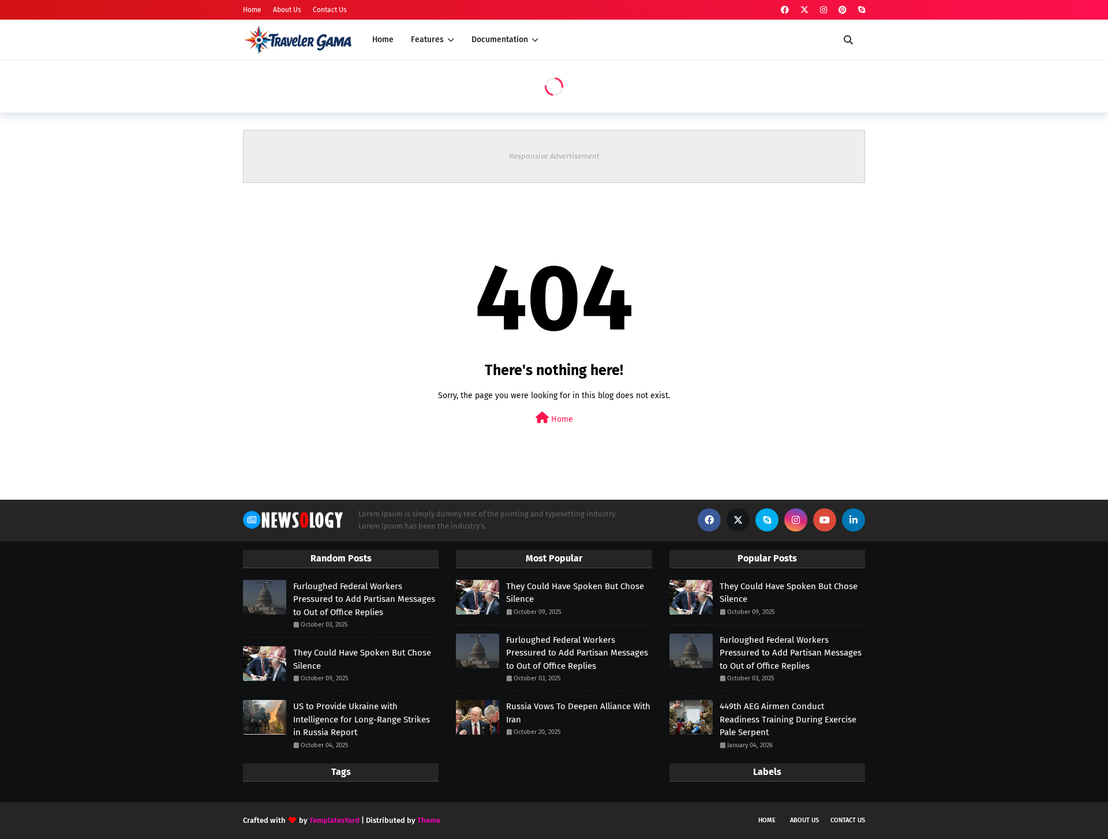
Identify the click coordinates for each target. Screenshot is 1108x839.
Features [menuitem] (427, 39)
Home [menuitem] (383, 39)
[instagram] (823, 10)
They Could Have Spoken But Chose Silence (362, 659)
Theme (428, 820)
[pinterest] (842, 10)
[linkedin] (853, 519)
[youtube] (824, 519)
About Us (287, 10)
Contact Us (330, 10)
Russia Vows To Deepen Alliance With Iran (578, 713)
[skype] (860, 10)
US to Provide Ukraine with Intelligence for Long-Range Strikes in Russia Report (361, 719)
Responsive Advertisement (554, 156)
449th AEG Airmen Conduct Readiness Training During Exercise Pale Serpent (788, 719)
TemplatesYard (334, 820)
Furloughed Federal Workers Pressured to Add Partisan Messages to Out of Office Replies (364, 599)
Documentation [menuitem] (499, 39)
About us (804, 820)
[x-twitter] (804, 10)
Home (252, 10)
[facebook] (785, 10)
